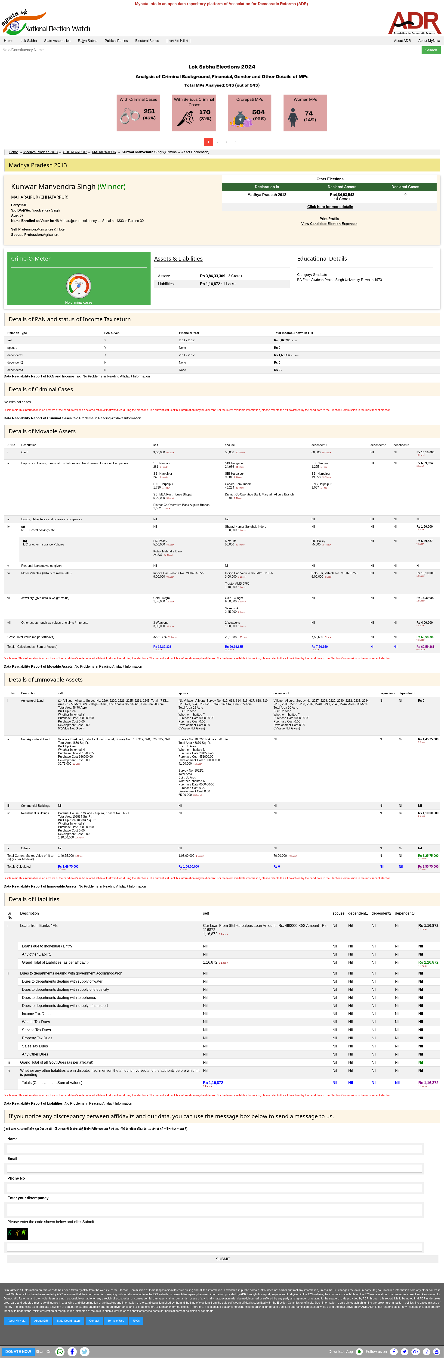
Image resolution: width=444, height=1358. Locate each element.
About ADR (402, 41)
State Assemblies (57, 41)
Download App (341, 1352)
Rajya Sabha (87, 41)
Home (8, 41)
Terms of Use (116, 1320)
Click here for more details (330, 207)
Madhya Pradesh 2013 (40, 152)
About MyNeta (429, 41)
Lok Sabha (29, 41)
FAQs (136, 1320)
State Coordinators (68, 1320)
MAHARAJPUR (104, 152)
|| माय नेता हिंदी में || (178, 41)
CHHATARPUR (75, 152)
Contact (94, 1320)
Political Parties (116, 41)
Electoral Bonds (147, 41)
